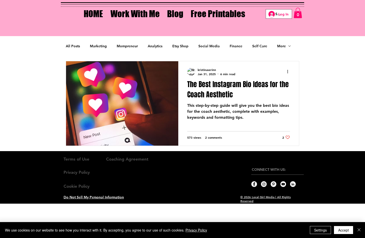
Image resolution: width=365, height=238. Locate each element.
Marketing (98, 46)
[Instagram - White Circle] (264, 184)
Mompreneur (127, 46)
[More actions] (289, 72)
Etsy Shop (180, 46)
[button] (135, 10)
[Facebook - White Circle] (254, 184)
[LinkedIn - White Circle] (293, 184)
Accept (343, 230)
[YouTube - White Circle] (283, 184)
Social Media (209, 46)
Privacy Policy (196, 230)
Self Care (259, 46)
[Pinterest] (273, 184)
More (281, 46)
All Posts (73, 46)
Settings (320, 230)
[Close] (359, 230)
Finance (236, 46)
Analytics (155, 46)
